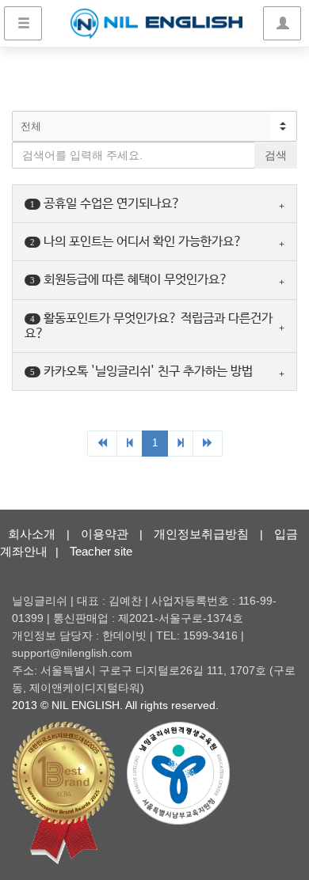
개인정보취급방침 (201, 534)
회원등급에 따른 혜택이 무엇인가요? (129, 279)
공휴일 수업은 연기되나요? (105, 203)
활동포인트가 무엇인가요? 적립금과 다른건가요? (149, 326)
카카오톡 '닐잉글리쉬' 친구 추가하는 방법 (141, 371)
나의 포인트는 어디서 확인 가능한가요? (136, 241)
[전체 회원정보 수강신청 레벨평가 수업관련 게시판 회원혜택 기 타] (154, 126)
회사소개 (31, 534)
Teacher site (101, 551)
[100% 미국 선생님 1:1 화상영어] (156, 23)
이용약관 (104, 534)
